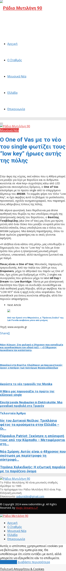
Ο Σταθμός (14, 60)
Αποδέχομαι (8, 562)
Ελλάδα (12, 93)
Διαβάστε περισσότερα (34, 562)
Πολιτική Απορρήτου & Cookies (22, 569)
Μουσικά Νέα (16, 76)
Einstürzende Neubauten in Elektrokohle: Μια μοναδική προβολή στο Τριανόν (31, 404)
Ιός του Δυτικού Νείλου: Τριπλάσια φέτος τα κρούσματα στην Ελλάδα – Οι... (29, 425)
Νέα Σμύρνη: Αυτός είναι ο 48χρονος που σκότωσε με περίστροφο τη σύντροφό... (33, 456)
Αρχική (12, 44)
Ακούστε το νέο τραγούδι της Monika (26, 384)
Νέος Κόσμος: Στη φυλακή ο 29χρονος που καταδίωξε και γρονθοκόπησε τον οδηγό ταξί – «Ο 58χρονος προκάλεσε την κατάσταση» (31, 347)
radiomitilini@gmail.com (30, 496)
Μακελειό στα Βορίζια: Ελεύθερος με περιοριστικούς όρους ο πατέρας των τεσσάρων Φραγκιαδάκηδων (31, 366)
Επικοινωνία (16, 109)
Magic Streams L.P (27, 507)
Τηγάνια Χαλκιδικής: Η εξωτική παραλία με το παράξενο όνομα (32, 469)
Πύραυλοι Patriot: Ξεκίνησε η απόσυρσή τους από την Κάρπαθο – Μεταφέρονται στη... (32, 440)
